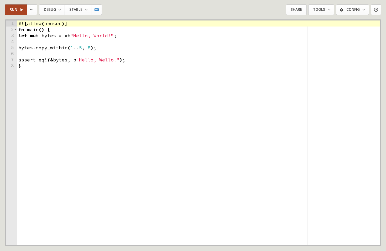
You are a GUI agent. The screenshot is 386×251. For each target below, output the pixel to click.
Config (353, 9)
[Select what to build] (32, 9)
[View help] (376, 9)
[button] (15, 30)
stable (75, 9)
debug (50, 9)
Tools (319, 9)
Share (296, 9)
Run (13, 9)
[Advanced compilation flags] (96, 9)
